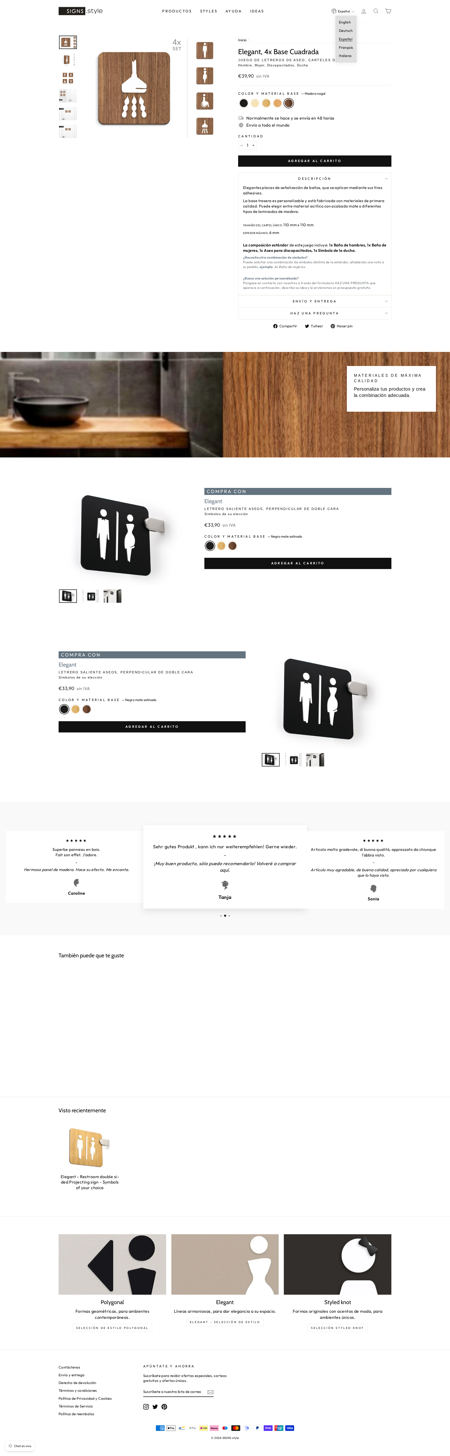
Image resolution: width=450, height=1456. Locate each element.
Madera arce (255, 103)
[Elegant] (225, 1264)
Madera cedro (277, 103)
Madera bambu (266, 103)
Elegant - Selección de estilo (225, 1322)
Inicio (242, 40)
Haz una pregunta (314, 313)
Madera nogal (288, 103)
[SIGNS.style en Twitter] (155, 1407)
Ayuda (233, 11)
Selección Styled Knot (337, 1328)
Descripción (314, 179)
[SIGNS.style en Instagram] (146, 1407)
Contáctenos (69, 1367)
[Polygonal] (112, 1264)
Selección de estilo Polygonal (112, 1328)
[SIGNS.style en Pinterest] (164, 1407)
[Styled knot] (337, 1264)
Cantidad (251, 136)
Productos (177, 11)
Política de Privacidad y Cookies (85, 1398)
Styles (209, 11)
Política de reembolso (76, 1414)
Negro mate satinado (243, 103)
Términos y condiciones (78, 1390)
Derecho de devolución (77, 1383)
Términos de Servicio (76, 1406)
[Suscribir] (210, 1392)
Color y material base (281, 93)
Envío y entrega (315, 301)
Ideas (257, 11)
